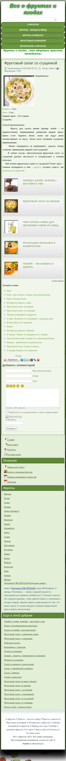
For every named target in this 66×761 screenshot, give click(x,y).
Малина (7, 494)
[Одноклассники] (28, 360)
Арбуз (7, 532)
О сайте (10, 440)
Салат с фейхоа (11, 673)
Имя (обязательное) (42, 371)
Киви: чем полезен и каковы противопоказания (28, 295)
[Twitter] (25, 360)
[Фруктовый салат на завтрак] (11, 213)
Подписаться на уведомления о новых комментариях (33, 412)
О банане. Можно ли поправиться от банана (27, 334)
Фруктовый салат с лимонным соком (21, 634)
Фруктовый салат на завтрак (41, 201)
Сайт (35, 381)
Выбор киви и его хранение (19, 322)
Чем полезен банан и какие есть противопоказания (30, 338)
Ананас (7, 575)
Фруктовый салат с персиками (18, 638)
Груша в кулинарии (13, 651)
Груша (7, 498)
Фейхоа (7, 562)
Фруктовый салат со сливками (21, 311)
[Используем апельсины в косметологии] (11, 255)
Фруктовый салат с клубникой (18, 690)
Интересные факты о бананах (20, 330)
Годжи (7, 503)
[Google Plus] (38, 360)
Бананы (6, 109)
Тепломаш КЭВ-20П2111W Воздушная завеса (25, 583)
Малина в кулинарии (13, 660)
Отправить (11, 429)
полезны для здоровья (13, 171)
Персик (7, 541)
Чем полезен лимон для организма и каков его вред (40, 223)
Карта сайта (12, 445)
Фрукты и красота (33, 35)
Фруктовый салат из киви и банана (23, 346)
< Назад (17, 356)
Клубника (8, 550)
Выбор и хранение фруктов (19, 472)
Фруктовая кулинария (33, 41)
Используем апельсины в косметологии (39, 244)
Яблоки (7, 580)
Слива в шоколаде (12, 677)
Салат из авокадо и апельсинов (19, 664)
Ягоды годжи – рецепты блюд (18, 707)
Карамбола (9, 528)
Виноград (8, 520)
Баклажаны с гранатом (14, 647)
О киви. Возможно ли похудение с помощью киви (30, 319)
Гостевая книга (14, 454)
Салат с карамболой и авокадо (18, 668)
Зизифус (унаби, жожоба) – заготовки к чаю (40, 182)
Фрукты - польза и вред (33, 30)
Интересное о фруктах (33, 46)
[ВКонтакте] (22, 360)
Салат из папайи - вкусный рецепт (20, 630)
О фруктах (33, 24)
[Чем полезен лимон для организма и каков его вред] (11, 234)
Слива (7, 537)
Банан (9, 326)
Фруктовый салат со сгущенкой (18, 698)
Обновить (11, 420)
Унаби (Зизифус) (11, 511)
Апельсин (8, 567)
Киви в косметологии (16, 299)
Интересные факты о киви (19, 303)
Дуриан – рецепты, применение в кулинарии (24, 656)
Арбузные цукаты (12, 643)
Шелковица (9, 545)
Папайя (7, 515)
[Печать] (57, 68)
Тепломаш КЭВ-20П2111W (23, 588)
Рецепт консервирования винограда (20, 626)
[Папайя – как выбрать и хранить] (11, 276)
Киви (4, 112)
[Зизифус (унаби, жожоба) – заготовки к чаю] (11, 192)
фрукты (37, 167)
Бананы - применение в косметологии (24, 342)
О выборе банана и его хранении (22, 350)
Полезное (11, 482)
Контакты (11, 450)
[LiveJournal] (35, 360)
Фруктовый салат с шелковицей (19, 694)
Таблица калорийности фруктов (21, 315)
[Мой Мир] (31, 360)
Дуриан (7, 507)
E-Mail (35, 376)
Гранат (7, 524)
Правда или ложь (40, 726)
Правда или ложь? (15, 467)
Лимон (7, 554)
